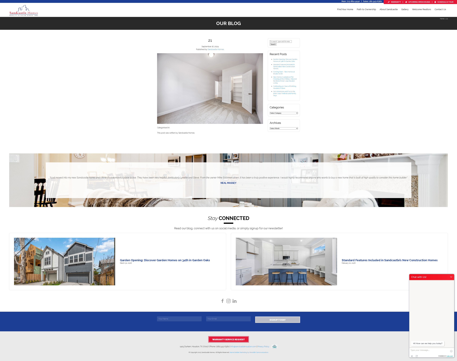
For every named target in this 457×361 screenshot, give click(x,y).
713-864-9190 (353, 1)
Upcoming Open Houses (419, 2)
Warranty (396, 2)
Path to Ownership (366, 9)
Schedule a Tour (445, 2)
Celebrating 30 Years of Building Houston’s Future (284, 87)
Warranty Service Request (228, 339)
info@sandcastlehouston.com (243, 346)
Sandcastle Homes (216, 49)
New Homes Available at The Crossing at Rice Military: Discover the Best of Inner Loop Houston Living (285, 80)
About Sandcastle (389, 9)
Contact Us (440, 9)
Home (442, 19)
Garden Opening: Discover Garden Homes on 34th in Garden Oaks (285, 60)
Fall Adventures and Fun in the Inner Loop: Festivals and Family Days (284, 93)
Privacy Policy (265, 346)
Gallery (405, 9)
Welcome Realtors (421, 9)
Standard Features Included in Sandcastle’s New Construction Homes (284, 66)
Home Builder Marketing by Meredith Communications (249, 352)
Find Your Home (345, 9)
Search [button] (273, 44)
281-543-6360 (375, 1)
